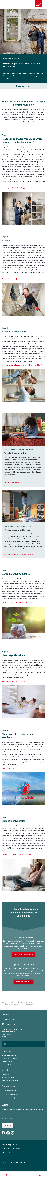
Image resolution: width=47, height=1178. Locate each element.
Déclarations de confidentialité (12, 1148)
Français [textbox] (11, 1044)
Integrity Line (6, 1152)
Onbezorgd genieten (23, 86)
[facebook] (3, 1133)
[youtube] (12, 1133)
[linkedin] (8, 1133)
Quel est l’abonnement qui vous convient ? (16, 854)
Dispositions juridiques (9, 1145)
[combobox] (23, 1044)
